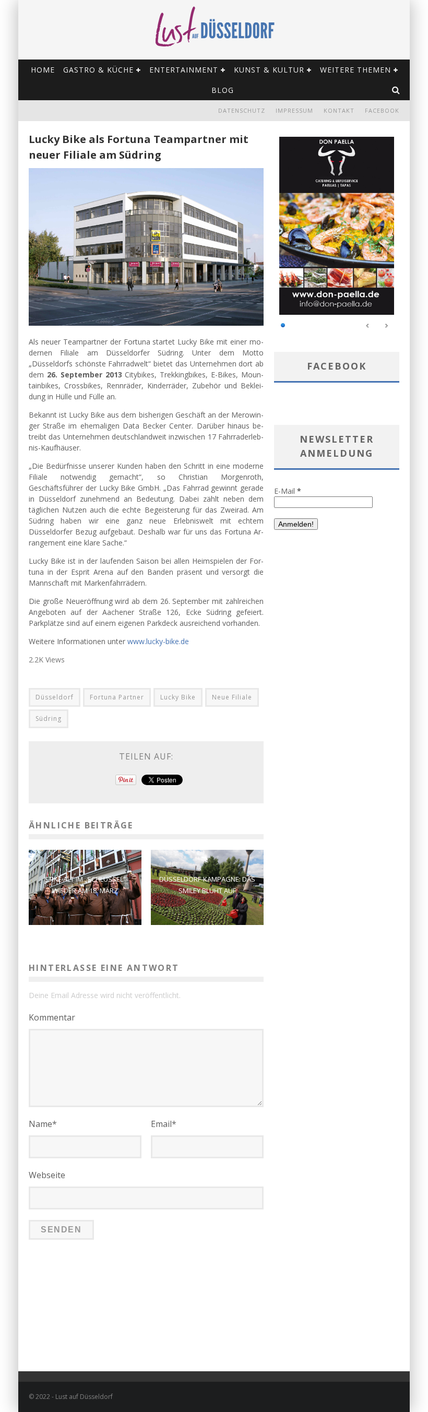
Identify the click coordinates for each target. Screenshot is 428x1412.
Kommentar (52, 1017)
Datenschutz (241, 110)
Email (163, 1124)
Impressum (294, 110)
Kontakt (339, 110)
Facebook (382, 110)
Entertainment (183, 70)
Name (43, 1124)
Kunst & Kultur (269, 70)
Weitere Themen (355, 70)
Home (43, 70)
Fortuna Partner (117, 697)
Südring (48, 718)
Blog (222, 90)
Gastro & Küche (98, 70)
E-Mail (287, 491)
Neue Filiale (232, 697)
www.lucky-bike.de (158, 641)
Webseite (47, 1175)
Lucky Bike (178, 697)
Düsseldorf (54, 697)
